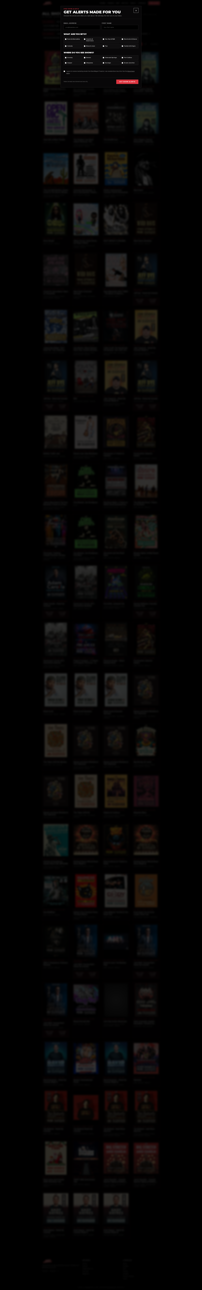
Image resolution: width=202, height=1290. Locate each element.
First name (107, 23)
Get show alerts (127, 82)
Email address (70, 23)
